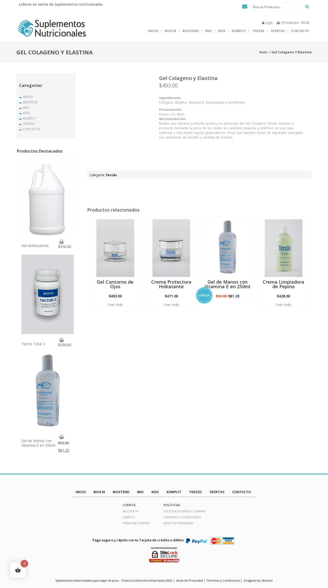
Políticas (171, 505)
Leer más (115, 304)
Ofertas (278, 31)
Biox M (170, 31)
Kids (221, 31)
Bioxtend (190, 31)
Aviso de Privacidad (178, 523)
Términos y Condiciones (182, 517)
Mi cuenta (130, 511)
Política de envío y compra (184, 511)
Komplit (239, 31)
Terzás (258, 31)
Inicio (153, 31)
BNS (208, 31)
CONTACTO (300, 31)
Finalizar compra (136, 523)
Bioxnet (267, 580)
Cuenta (129, 505)
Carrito (129, 517)
